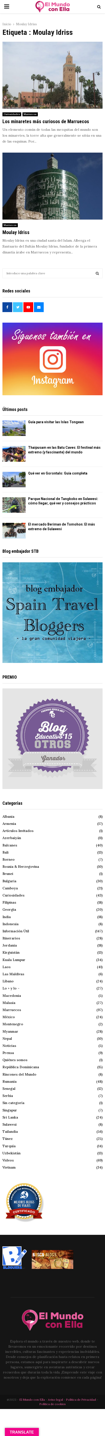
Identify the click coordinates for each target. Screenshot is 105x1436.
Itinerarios (11, 938)
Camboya (10, 888)
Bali (5, 852)
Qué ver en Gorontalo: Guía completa (57, 473)
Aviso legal (56, 1399)
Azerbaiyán (11, 838)
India (6, 917)
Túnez (7, 1138)
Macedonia (11, 995)
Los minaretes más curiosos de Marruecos (45, 121)
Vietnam (9, 1167)
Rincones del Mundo (19, 1074)
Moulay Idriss (16, 232)
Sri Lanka (10, 1117)
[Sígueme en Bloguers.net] (14, 1267)
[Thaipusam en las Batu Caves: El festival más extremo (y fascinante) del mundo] (14, 453)
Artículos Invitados (17, 831)
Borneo (8, 859)
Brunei (7, 873)
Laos (6, 967)
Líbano (8, 981)
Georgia (9, 909)
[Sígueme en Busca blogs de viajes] (52, 1267)
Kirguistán (11, 952)
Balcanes (9, 845)
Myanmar (10, 1031)
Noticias (9, 1045)
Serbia (7, 1095)
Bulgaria (9, 881)
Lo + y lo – (11, 988)
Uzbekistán (11, 1153)
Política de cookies (52, 1404)
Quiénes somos (14, 1060)
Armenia (9, 823)
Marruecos (30, 114)
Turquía (9, 1146)
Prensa (8, 1053)
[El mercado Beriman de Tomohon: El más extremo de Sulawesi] (14, 530)
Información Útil (15, 931)
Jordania (9, 945)
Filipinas (9, 902)
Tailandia (10, 1131)
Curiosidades (12, 114)
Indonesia (10, 924)
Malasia (8, 1003)
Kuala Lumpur (13, 960)
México (8, 1017)
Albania (8, 816)
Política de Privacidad (81, 1399)
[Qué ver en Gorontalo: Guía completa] (14, 479)
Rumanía (9, 1081)
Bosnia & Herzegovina (20, 866)
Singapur (9, 1110)
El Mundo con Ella (32, 1399)
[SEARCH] (97, 273)
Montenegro (12, 1024)
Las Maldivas (13, 974)
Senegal (8, 1088)
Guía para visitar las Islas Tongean (56, 422)
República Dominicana (20, 1067)
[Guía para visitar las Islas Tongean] (14, 428)
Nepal (7, 1038)
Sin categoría (13, 1103)
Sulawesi (9, 1124)
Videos (8, 1160)
